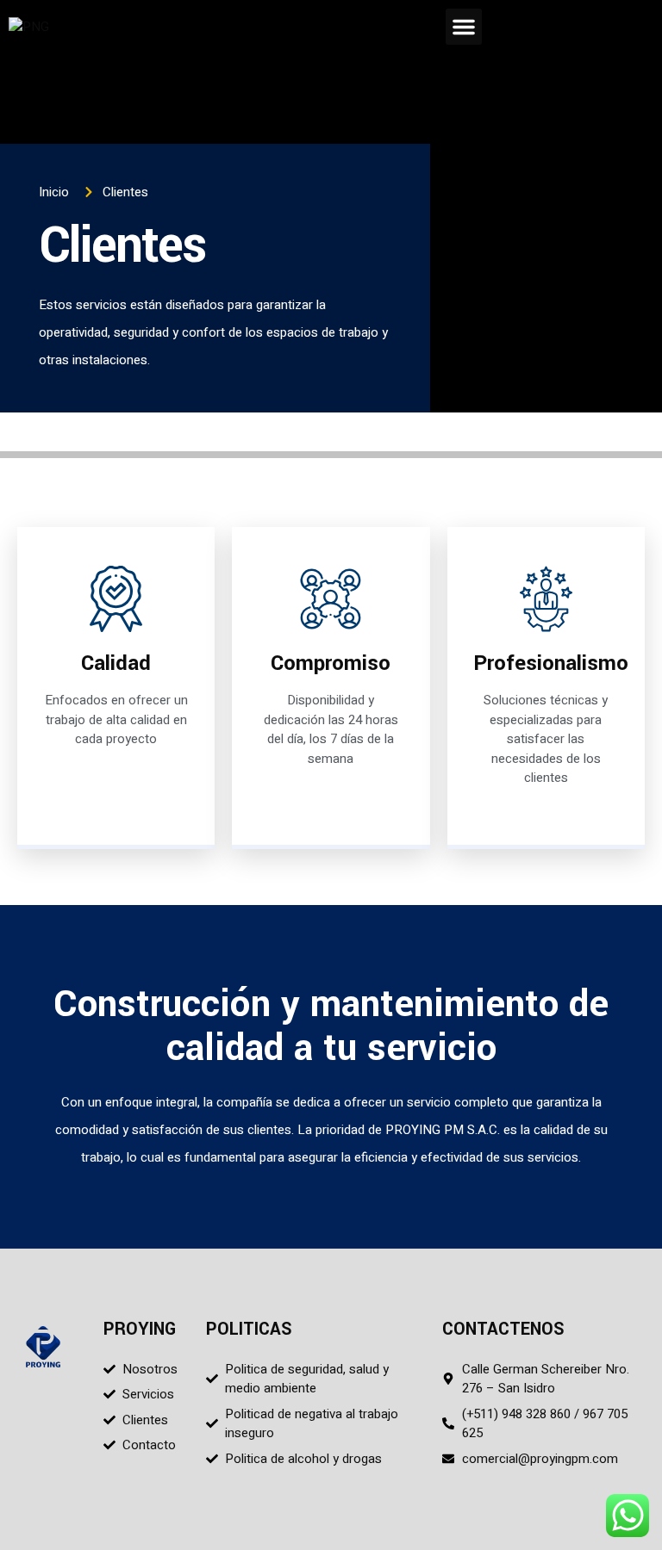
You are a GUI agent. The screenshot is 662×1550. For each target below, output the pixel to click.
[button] (464, 27)
